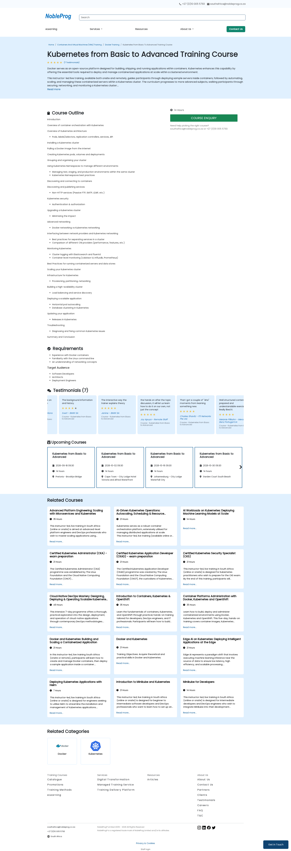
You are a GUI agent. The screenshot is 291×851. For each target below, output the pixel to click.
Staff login (145, 849)
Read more (53, 89)
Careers (203, 805)
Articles (152, 779)
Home (51, 44)
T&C (200, 815)
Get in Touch (275, 844)
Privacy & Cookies (145, 843)
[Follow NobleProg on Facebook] (209, 827)
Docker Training (112, 44)
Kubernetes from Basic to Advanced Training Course (147, 44)
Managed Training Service (115, 784)
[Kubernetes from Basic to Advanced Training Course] (61, 16)
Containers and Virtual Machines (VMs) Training (79, 44)
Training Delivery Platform (116, 790)
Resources (141, 29)
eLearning (51, 29)
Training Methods (59, 790)
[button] (240, 467)
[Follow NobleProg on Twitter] (214, 827)
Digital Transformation (113, 779)
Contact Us (236, 29)
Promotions (55, 784)
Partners (203, 790)
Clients (202, 795)
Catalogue (54, 779)
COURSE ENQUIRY (204, 118)
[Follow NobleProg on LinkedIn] (204, 827)
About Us (186, 29)
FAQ (200, 810)
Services (95, 29)
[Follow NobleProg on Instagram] (199, 827)
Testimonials (206, 800)
